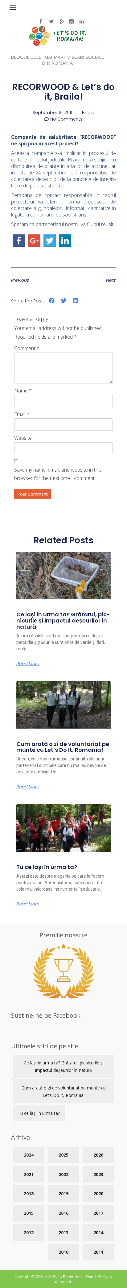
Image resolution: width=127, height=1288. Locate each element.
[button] (51, 300)
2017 (98, 1213)
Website (23, 437)
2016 (63, 1213)
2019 (63, 1193)
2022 (63, 1174)
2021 (29, 1174)
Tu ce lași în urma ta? (46, 867)
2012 (29, 1232)
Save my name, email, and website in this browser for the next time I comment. (58, 473)
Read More (27, 663)
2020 (98, 1193)
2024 (29, 1155)
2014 (98, 1232)
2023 (98, 1174)
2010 (63, 1252)
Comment (26, 348)
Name (23, 390)
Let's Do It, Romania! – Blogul (69, 1276)
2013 (63, 1232)
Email (22, 414)
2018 (29, 1193)
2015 (29, 1213)
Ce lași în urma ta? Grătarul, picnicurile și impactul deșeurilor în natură (63, 620)
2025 (63, 1155)
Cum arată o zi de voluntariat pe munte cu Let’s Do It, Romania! (62, 747)
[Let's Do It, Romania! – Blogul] (57, 44)
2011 (98, 1252)
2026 (98, 1155)
